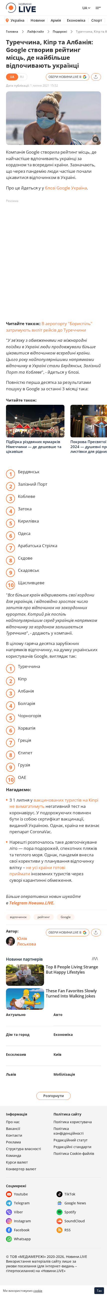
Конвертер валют (21, 1169)
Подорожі (60, 31)
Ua (84, 7)
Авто (58, 1014)
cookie (37, 1291)
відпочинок (18, 917)
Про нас (13, 1121)
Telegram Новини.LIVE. (31, 903)
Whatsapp (22, 1239)
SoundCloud (74, 1221)
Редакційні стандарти (72, 1146)
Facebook (22, 1230)
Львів (11, 1074)
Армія (56, 20)
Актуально (16, 1014)
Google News (75, 1203)
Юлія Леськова (26, 941)
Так (99, 1291)
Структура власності (23, 1148)
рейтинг (44, 917)
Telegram (22, 1203)
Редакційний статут (71, 1140)
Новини (38, 20)
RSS (67, 1230)
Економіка (76, 20)
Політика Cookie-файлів (74, 1153)
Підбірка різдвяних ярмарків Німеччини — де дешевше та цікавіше (33, 446)
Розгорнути (53, 1095)
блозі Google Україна (66, 188)
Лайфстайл (35, 31)
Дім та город (17, 1034)
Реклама (13, 1142)
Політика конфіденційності (69, 1131)
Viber (18, 1212)
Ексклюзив (16, 1054)
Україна (17, 20)
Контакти (14, 1135)
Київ (57, 1054)
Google (66, 917)
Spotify (70, 1212)
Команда (13, 1155)
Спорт (96, 20)
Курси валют (17, 1162)
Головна (12, 31)
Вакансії (13, 1128)
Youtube (21, 1194)
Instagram (22, 1221)
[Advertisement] (53, 258)
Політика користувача (73, 1121)
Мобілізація (64, 1074)
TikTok (69, 1194)
